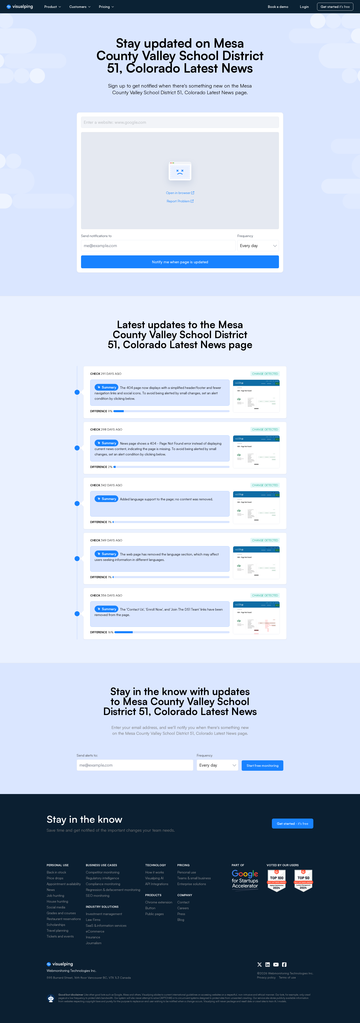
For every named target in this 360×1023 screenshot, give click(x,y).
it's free (335, 7)
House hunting (57, 901)
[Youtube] (276, 964)
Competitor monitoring (102, 872)
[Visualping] (20, 7)
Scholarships (56, 925)
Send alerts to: (87, 755)
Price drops (55, 878)
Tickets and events (60, 936)
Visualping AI (154, 878)
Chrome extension (158, 902)
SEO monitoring (97, 895)
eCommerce (95, 931)
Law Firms (93, 920)
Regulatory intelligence (102, 878)
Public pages (154, 914)
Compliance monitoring (103, 884)
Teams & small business (194, 878)
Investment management (104, 914)
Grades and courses (61, 913)
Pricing (104, 7)
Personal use (186, 872)
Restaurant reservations (64, 919)
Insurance (93, 937)
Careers (183, 908)
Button (150, 908)
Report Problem (178, 201)
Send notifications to (96, 236)
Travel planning (57, 930)
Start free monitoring (263, 765)
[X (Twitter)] (259, 964)
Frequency (245, 236)
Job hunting (55, 895)
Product (50, 7)
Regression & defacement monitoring (113, 890)
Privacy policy (266, 977)
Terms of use (287, 977)
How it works (154, 872)
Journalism (93, 943)
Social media (56, 907)
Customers (77, 7)
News (51, 890)
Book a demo (278, 7)
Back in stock (56, 872)
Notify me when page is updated (180, 262)
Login (304, 7)
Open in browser (178, 193)
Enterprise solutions (191, 884)
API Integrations (156, 884)
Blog (180, 920)
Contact (183, 902)
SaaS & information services (106, 925)
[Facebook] (284, 964)
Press (181, 914)
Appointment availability (64, 884)
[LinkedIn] (267, 964)
